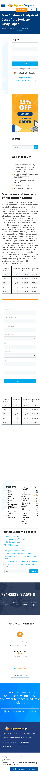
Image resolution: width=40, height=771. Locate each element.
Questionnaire (17, 642)
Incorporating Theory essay (14, 551)
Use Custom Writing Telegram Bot (22, 711)
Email (13, 45)
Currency (6, 369)
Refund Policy (32, 763)
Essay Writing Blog (10, 742)
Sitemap (15, 764)
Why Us (5, 738)
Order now (21, 10)
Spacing (6, 360)
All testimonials (20, 675)
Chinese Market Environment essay (17, 554)
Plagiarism (7, 746)
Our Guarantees (30, 734)
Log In (25, 64)
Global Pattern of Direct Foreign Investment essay (20, 565)
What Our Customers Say (20, 623)
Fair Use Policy (6, 764)
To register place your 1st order (25, 80)
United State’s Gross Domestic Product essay (20, 561)
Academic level (8, 334)
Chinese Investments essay (14, 548)
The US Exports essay (12, 545)
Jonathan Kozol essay (12, 536)
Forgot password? (25, 77)
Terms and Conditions (9, 763)
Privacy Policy (22, 763)
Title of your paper (10, 326)
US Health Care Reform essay (15, 539)
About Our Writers (17, 738)
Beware (28, 738)
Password (15, 54)
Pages (5, 343)
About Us (18, 734)
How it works (7, 734)
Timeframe (7, 352)
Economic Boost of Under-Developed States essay (20, 557)
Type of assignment (10, 317)
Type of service (8, 309)
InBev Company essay (12, 542)
